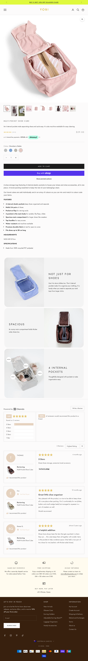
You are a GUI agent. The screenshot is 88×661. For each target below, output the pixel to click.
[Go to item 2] (14, 110)
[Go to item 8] (58, 108)
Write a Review (77, 408)
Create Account (74, 610)
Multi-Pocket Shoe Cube (25, 469)
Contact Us (72, 629)
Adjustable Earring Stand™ (53, 618)
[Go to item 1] (7, 108)
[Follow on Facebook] (5, 635)
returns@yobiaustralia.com (69, 574)
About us (72, 625)
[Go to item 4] (29, 108)
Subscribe (11, 625)
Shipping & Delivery (76, 614)
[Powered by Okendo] (14, 409)
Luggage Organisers (51, 622)
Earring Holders (49, 614)
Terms (71, 622)
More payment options (44, 178)
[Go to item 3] (21, 110)
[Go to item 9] (65, 108)
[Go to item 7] (51, 108)
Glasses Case (48, 610)
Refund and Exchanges (76, 618)
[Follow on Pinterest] (17, 635)
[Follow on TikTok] (23, 635)
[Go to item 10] (73, 108)
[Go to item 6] (43, 108)
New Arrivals (48, 606)
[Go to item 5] (36, 108)
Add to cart (44, 166)
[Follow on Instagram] (11, 635)
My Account (73, 606)
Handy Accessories (50, 625)
